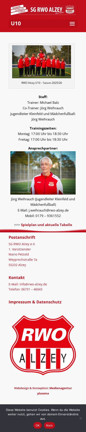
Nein (49, 425)
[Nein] (80, 418)
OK (38, 425)
